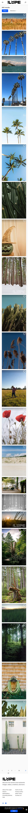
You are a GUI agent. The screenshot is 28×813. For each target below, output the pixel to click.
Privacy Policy (19, 791)
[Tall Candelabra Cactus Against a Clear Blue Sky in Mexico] (14, 313)
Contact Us (18, 795)
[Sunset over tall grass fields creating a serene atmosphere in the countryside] (14, 613)
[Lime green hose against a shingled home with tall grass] (14, 681)
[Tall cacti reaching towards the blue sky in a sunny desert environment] (14, 708)
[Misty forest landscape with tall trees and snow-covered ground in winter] (14, 502)
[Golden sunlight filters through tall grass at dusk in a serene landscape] (14, 520)
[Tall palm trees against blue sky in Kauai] (14, 125)
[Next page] (24, 770)
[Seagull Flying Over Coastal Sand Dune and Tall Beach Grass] (14, 461)
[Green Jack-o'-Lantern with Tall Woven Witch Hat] (14, 238)
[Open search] (25, 2)
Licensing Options (7, 795)
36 (19, 770)
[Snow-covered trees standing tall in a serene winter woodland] (14, 275)
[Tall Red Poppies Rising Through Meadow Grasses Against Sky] (14, 426)
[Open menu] (2, 2)
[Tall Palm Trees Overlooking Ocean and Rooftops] (14, 89)
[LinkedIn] (5, 803)
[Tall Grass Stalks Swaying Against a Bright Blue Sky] (14, 350)
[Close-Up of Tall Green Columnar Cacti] (14, 200)
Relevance (13, 10)
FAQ (3, 797)
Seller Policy (18, 793)
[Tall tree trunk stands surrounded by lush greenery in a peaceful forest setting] (14, 547)
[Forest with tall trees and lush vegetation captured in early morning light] (14, 642)
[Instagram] (3, 803)
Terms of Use (18, 789)
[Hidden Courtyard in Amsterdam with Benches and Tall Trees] (14, 485)
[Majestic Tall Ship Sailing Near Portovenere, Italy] (14, 64)
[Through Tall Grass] (14, 21)
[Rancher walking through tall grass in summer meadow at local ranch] (14, 388)
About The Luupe (7, 789)
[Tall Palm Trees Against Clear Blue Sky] (14, 43)
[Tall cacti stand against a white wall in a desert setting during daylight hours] (14, 736)
